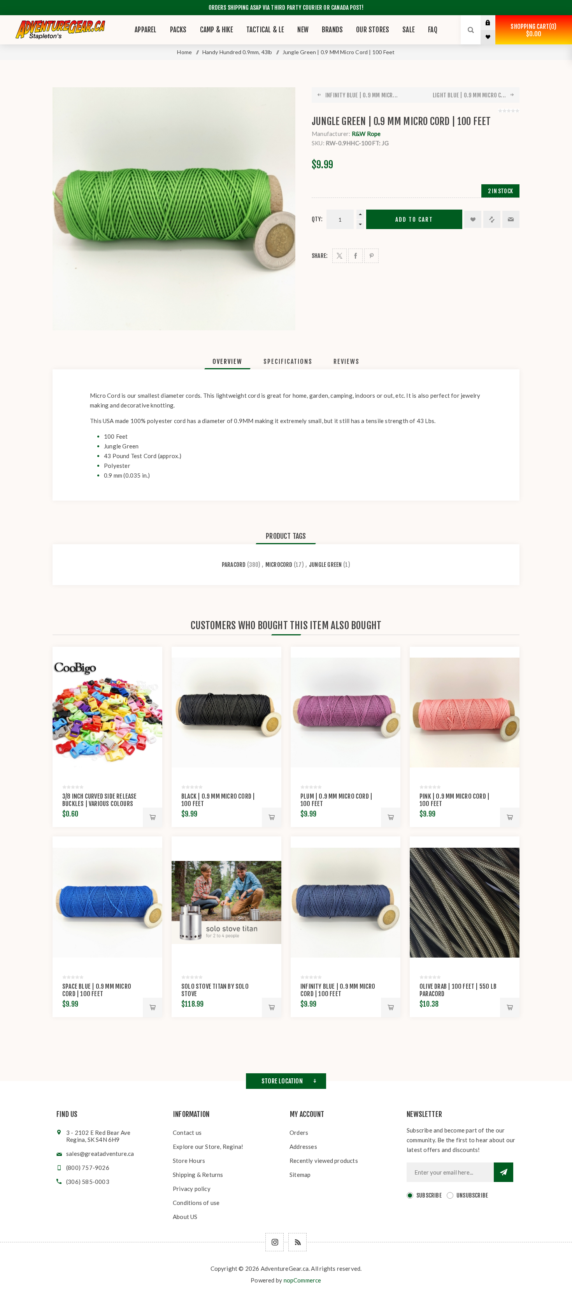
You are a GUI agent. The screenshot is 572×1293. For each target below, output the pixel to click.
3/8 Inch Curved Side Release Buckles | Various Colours (99, 800)
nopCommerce (302, 1280)
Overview (227, 361)
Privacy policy (192, 1188)
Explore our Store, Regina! (208, 1146)
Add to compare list (491, 219)
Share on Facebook (355, 256)
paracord (234, 564)
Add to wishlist (472, 219)
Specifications (287, 361)
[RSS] (297, 1242)
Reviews (346, 361)
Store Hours (189, 1160)
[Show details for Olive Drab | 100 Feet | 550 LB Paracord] (464, 902)
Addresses (303, 1146)
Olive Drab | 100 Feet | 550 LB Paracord (458, 990)
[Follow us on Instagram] (274, 1242)
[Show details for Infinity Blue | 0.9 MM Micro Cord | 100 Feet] (345, 902)
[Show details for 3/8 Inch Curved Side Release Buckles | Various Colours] (107, 712)
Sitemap (300, 1174)
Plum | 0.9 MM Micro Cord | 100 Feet (336, 800)
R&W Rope (366, 133)
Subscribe (429, 1195)
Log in (493, 22)
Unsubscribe (472, 1195)
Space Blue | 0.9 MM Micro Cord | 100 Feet (96, 990)
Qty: (317, 219)
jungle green (325, 564)
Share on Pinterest (371, 256)
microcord (279, 564)
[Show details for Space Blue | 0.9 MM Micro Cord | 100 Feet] (107, 902)
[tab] (227, 361)
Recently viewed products (324, 1160)
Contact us (187, 1132)
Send (503, 1172)
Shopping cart (532, 30)
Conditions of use (196, 1202)
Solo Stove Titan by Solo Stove (215, 990)
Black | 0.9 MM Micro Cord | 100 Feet (218, 800)
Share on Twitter (339, 256)
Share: (320, 255)
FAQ (432, 30)
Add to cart (414, 219)
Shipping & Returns (198, 1174)
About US (185, 1216)
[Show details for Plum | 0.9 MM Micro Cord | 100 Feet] (345, 712)
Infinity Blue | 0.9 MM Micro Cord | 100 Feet (337, 990)
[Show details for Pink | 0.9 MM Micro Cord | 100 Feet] (464, 712)
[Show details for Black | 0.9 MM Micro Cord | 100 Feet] (226, 712)
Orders (299, 1132)
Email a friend (510, 219)
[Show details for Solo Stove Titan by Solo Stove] (226, 902)
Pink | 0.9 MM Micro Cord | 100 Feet (454, 800)
